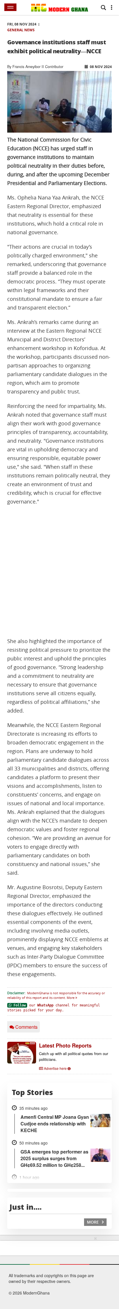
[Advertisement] (59, 571)
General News (21, 30)
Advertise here (55, 1068)
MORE (93, 1222)
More (71, 997)
